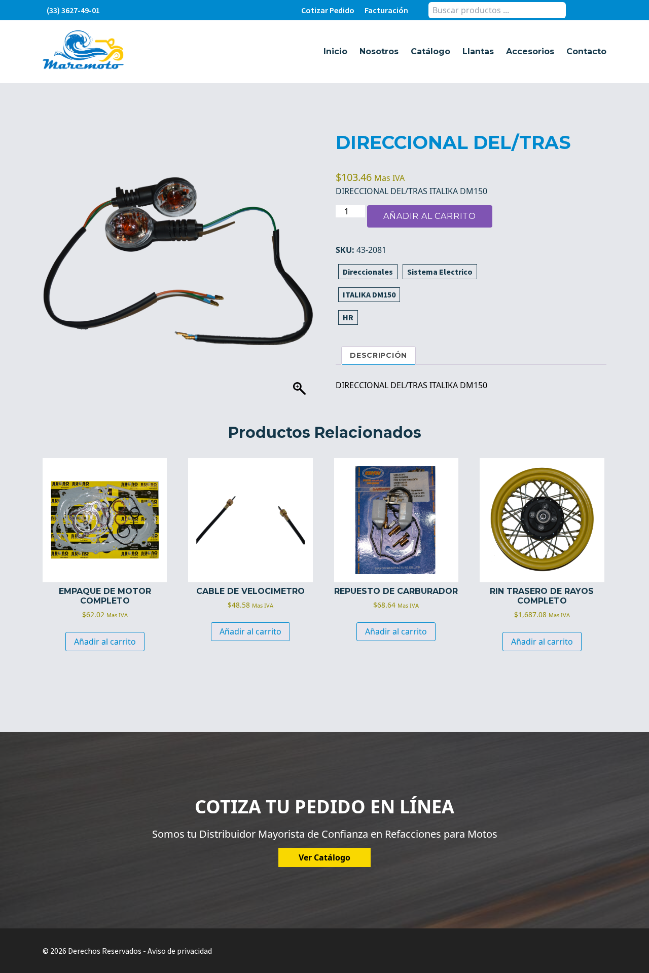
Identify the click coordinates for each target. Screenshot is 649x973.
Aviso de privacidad (180, 951)
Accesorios (530, 51)
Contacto (586, 51)
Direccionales (368, 272)
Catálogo (430, 51)
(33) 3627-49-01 (73, 10)
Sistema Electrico (440, 272)
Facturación (386, 10)
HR (348, 317)
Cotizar (327, 10)
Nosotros (379, 51)
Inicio (335, 51)
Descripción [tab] (378, 355)
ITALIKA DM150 (369, 294)
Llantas (478, 51)
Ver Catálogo (324, 857)
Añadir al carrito (429, 216)
